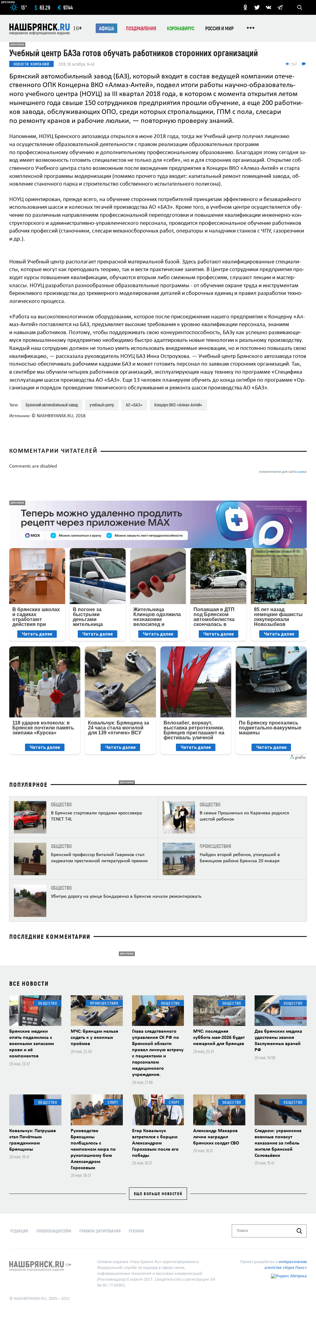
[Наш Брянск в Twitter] (257, 7)
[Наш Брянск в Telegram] (280, 7)
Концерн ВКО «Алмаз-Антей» (178, 404)
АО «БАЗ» (134, 404)
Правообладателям (53, 1230)
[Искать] (299, 1230)
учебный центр (101, 404)
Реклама (136, 1230)
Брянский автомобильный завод (52, 404)
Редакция (19, 1230)
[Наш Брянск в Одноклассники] (245, 7)
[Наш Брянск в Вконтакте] (268, 7)
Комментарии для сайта (283, 472)
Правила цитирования (100, 1230)
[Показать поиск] (300, 7)
